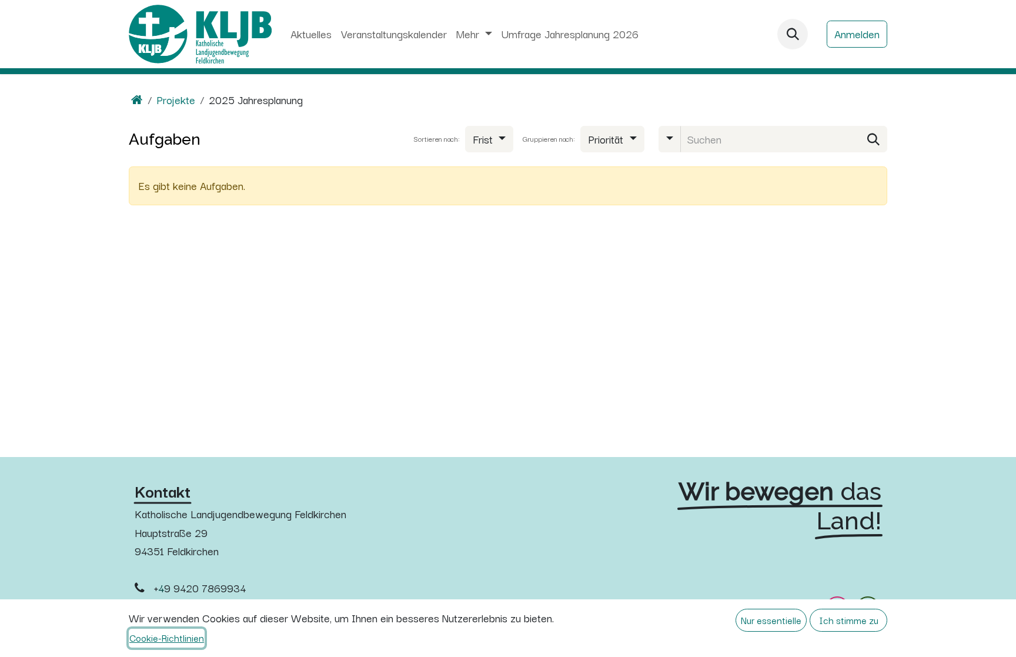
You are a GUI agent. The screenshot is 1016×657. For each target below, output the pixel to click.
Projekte (175, 99)
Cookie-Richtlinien (166, 638)
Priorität (607, 139)
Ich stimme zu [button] (848, 620)
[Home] (137, 99)
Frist (484, 139)
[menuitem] (311, 34)
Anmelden (857, 33)
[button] (792, 34)
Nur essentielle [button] (771, 620)
